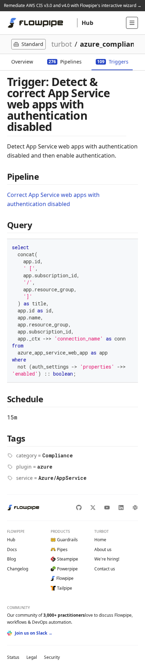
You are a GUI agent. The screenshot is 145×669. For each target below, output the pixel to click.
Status (13, 657)
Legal (31, 657)
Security (52, 657)
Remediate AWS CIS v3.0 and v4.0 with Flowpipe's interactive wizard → (72, 5)
